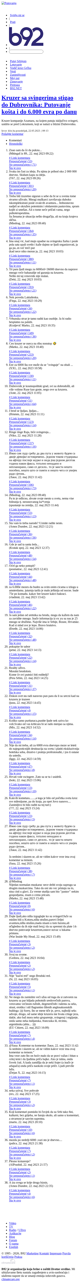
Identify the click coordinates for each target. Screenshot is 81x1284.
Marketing (32, 1253)
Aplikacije (15, 1233)
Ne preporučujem (22, 164)
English (13, 1247)
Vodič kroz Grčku (20, 68)
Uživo (22, 1230)
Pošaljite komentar (12, 134)
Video (12, 1223)
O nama (13, 1243)
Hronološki (15, 143)
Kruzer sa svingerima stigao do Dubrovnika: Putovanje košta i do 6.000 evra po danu (39, 104)
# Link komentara (19, 157)
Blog (12, 1236)
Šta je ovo (15, 168)
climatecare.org (11, 1279)
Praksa (18, 1256)
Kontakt (44, 1253)
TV (11, 1226)
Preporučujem (20, 161)
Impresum (56, 1253)
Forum (13, 1240)
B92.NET (16, 88)
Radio (12, 1230)
